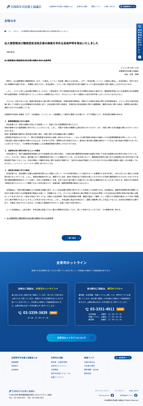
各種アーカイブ (57, 377)
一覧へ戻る (71, 238)
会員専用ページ (124, 357)
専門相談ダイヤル (126, 395)
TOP (9, 31)
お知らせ (16, 31)
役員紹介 (14, 365)
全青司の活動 (82, 6)
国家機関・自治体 (91, 369)
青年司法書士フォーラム (61, 373)
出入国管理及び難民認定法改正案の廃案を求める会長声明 (30, 218)
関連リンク (95, 6)
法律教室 (54, 369)
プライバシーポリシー (103, 391)
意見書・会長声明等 (59, 362)
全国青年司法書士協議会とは (61, 6)
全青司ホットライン (59, 365)
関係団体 (87, 373)
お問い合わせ (109, 6)
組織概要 (14, 362)
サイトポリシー (119, 391)
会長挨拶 (14, 369)
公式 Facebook (104, 395)
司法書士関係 (89, 365)
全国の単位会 (89, 362)
